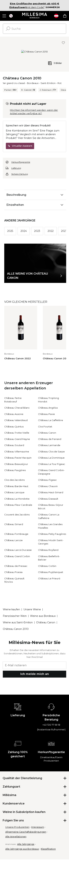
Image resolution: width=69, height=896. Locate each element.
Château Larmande (49, 445)
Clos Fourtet (45, 426)
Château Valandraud (16, 420)
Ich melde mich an (34, 674)
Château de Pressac (15, 566)
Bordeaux (33, 83)
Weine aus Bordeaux (43, 616)
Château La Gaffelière (50, 420)
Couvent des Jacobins (17, 514)
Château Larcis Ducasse (18, 550)
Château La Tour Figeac (51, 464)
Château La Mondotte (17, 498)
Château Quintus (14, 426)
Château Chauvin (48, 486)
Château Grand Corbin (17, 556)
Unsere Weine (32, 609)
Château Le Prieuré (49, 578)
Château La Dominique (51, 457)
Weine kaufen (11, 609)
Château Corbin (47, 566)
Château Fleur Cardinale (18, 504)
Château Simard (13, 524)
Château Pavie (46, 414)
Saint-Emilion (48, 83)
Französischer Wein (15, 616)
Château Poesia (13, 572)
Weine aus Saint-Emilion (18, 622)
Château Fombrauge (16, 533)
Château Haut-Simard (50, 492)
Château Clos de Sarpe (51, 451)
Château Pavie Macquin (17, 457)
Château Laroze (13, 540)
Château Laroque (14, 492)
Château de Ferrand (49, 439)
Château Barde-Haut (16, 486)
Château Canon (47, 432)
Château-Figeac (47, 479)
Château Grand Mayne (17, 439)
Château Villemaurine (16, 451)
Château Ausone (13, 414)
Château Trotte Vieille (16, 432)
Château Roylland (48, 550)
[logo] (34, 16)
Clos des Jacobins (14, 479)
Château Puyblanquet (50, 572)
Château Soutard (14, 445)
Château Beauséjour (16, 464)
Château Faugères (15, 470)
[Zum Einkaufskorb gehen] (65, 16)
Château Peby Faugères (52, 533)
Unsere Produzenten (17, 827)
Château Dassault (48, 498)
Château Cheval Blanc (17, 407)
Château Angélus (48, 407)
